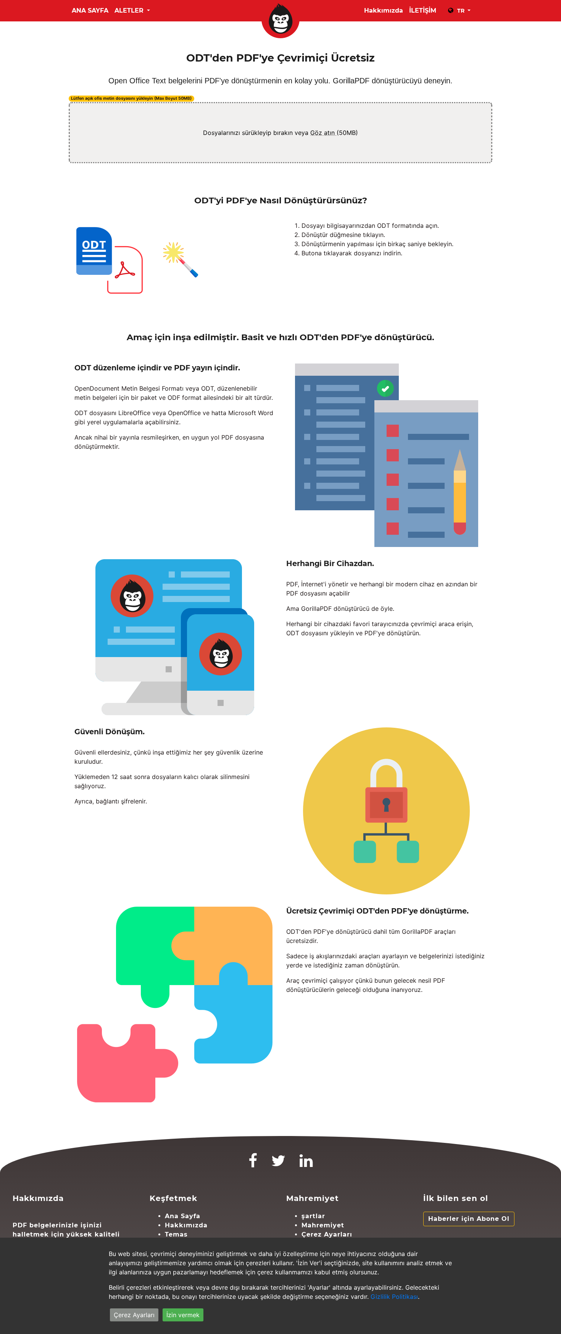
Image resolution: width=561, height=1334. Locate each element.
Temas (176, 1234)
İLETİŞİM (422, 10)
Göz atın (323, 132)
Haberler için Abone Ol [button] (468, 1218)
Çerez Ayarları (326, 1234)
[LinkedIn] (306, 1164)
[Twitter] (279, 1164)
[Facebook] (253, 1164)
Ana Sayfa (90, 10)
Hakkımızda (383, 10)
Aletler (129, 10)
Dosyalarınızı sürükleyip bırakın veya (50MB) (280, 132)
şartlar (313, 1216)
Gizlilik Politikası (394, 1296)
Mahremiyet (322, 1225)
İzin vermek (183, 1315)
